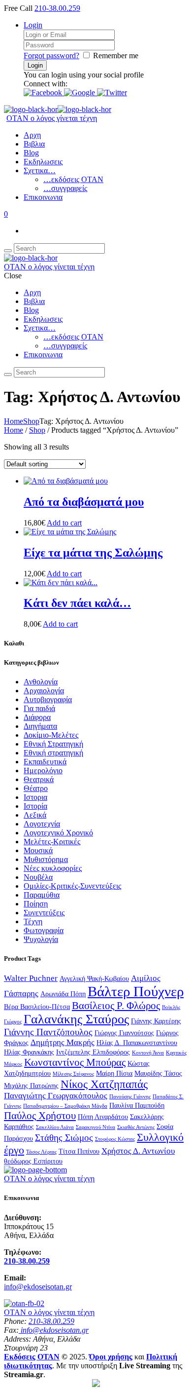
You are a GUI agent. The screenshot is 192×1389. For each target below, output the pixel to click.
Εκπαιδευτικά (45, 761)
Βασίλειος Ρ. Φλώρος (116, 1006)
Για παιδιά (39, 708)
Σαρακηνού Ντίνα (95, 1127)
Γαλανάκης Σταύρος (76, 1019)
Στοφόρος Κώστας (115, 1139)
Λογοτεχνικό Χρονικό (58, 832)
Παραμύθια (42, 895)
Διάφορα (37, 717)
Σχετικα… (40, 170)
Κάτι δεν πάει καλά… (77, 603)
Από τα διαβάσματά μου (84, 501)
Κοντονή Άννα (148, 1052)
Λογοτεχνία (42, 824)
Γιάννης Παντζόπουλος (48, 1032)
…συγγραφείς (65, 188)
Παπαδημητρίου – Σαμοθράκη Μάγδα (65, 1106)
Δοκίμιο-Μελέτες (51, 735)
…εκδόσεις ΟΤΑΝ (73, 179)
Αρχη (32, 135)
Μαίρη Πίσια (114, 1073)
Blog (31, 153)
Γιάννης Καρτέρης (156, 1021)
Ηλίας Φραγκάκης (29, 1052)
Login (33, 25)
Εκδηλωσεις (43, 161)
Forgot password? (51, 55)
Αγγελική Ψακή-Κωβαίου (94, 978)
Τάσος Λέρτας (41, 1152)
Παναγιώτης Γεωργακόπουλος (55, 1095)
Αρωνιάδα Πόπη (63, 994)
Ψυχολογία (41, 939)
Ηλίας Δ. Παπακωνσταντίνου (136, 1043)
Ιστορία (35, 806)
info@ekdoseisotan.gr (38, 1286)
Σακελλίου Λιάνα (55, 1127)
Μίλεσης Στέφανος (73, 1074)
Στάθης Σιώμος (64, 1137)
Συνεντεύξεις (44, 912)
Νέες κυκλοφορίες (53, 868)
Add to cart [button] (64, 523)
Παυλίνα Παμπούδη (136, 1105)
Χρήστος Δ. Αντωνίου (138, 1151)
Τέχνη (33, 921)
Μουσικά (38, 850)
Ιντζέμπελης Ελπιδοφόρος (93, 1052)
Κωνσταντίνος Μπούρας (75, 1062)
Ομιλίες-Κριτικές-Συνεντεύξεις (72, 886)
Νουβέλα (38, 877)
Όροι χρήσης (110, 1356)
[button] (44, 92)
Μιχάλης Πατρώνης (31, 1085)
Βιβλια (34, 144)
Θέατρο (36, 788)
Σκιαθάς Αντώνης (136, 1127)
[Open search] (8, 250)
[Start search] (8, 374)
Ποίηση (36, 904)
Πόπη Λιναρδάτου (103, 1117)
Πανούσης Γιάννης (130, 1096)
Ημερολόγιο (43, 770)
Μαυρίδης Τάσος (158, 1073)
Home (13, 421)
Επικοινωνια (43, 197)
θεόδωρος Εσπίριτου (33, 1161)
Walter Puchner (31, 978)
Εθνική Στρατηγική (53, 744)
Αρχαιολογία (44, 690)
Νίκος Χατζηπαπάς (104, 1084)
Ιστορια (35, 797)
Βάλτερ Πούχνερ (136, 991)
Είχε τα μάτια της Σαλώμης (93, 552)
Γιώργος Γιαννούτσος (124, 1033)
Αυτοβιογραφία (48, 699)
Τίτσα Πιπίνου (79, 1151)
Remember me (115, 55)
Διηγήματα (40, 726)
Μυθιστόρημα (46, 859)
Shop (31, 421)
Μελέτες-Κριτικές (52, 841)
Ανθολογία (41, 681)
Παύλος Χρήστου (40, 1116)
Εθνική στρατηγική (53, 753)
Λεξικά (35, 815)
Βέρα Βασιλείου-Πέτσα (37, 1007)
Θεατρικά (39, 779)
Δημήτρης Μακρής (63, 1042)
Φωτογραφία (44, 930)
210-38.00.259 (57, 8)
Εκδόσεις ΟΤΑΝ (32, 1356)
